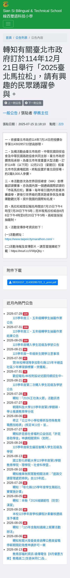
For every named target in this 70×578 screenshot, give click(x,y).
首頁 (9, 37)
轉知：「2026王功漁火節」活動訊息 (36, 398)
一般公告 (10, 113)
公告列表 (21, 37)
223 (60, 124)
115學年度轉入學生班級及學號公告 (36, 344)
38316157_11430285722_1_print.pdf (34, 282)
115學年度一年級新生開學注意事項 (36, 353)
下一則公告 (34, 102)
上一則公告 (14, 102)
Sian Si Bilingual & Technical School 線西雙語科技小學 (33, 13)
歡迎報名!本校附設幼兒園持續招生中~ (38, 376)
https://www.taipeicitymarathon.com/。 (30, 239)
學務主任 (40, 113)
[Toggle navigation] (8, 23)
